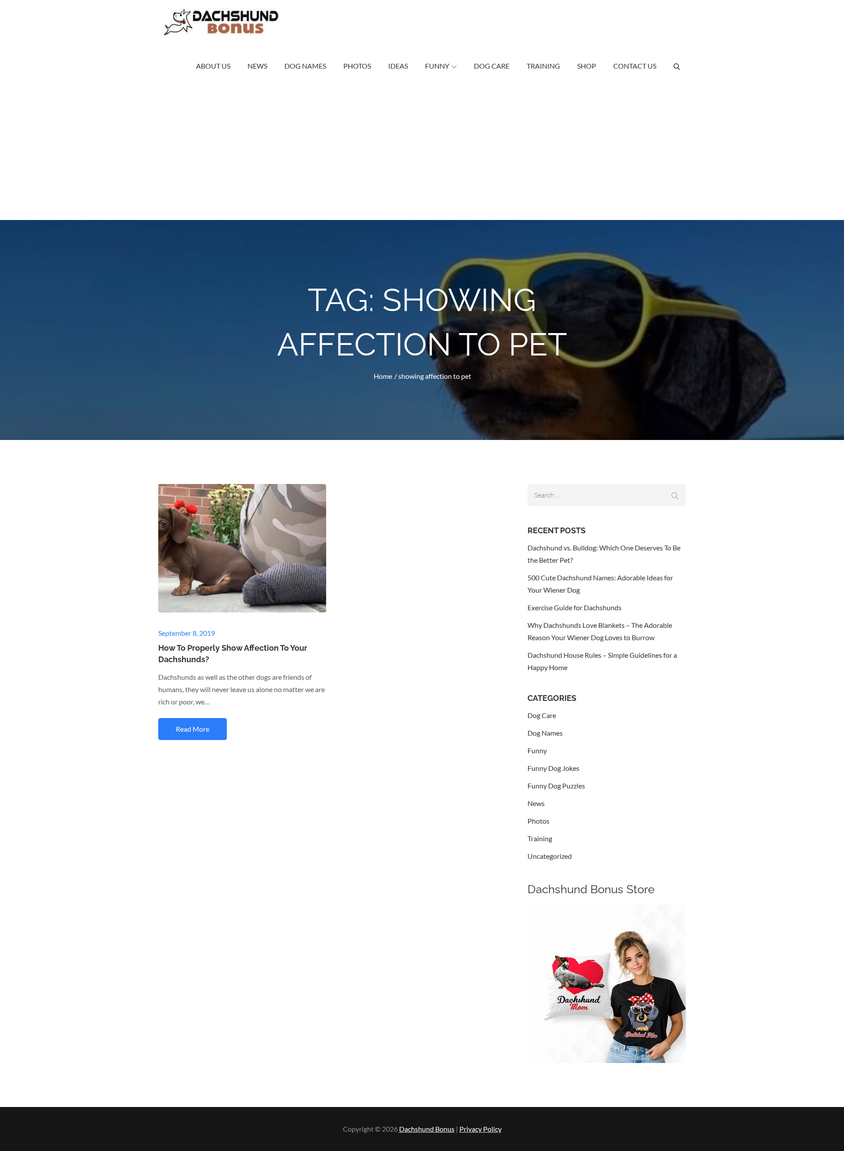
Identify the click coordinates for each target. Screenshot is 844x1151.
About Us (213, 66)
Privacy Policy (480, 1129)
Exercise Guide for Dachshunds (575, 607)
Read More (192, 729)
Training (543, 66)
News (257, 66)
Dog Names (305, 66)
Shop (586, 66)
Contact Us (634, 66)
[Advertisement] (422, 154)
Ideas (398, 66)
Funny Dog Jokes (553, 768)
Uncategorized (550, 856)
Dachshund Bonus (427, 1129)
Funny (437, 66)
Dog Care (491, 66)
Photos (357, 66)
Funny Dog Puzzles (556, 785)
